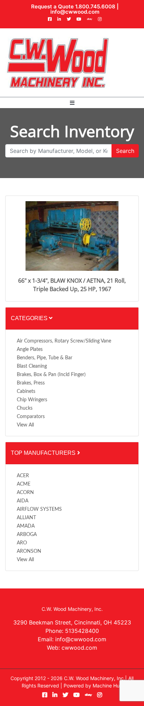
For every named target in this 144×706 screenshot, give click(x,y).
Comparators (31, 416)
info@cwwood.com (74, 11)
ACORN (25, 492)
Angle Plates (30, 349)
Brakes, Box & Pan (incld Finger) (51, 374)
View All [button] (25, 425)
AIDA (22, 501)
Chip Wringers (32, 399)
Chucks (25, 408)
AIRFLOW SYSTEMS (39, 509)
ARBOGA (27, 534)
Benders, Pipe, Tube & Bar (44, 357)
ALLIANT (26, 517)
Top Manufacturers (44, 453)
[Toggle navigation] (72, 102)
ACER (23, 475)
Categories (30, 318)
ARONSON (29, 551)
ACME (23, 484)
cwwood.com (79, 647)
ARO (22, 543)
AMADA (26, 526)
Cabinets (26, 391)
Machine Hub (108, 686)
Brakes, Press (31, 383)
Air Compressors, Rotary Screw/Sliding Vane (64, 341)
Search (125, 150)
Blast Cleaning (32, 366)
